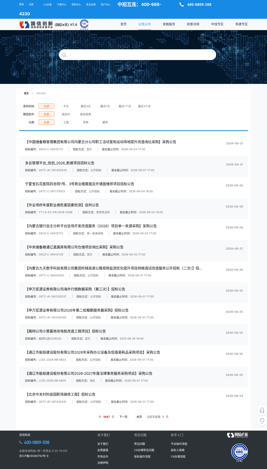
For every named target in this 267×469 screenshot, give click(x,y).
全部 (46, 106)
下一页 (123, 416)
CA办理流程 (178, 456)
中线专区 (217, 24)
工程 (66, 122)
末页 (139, 416)
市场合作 (102, 456)
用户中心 (105, 4)
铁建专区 (241, 24)
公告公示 (144, 24)
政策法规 (193, 24)
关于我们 (102, 443)
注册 (31, 4)
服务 (105, 122)
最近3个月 (144, 106)
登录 (21, 4)
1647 (106, 416)
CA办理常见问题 (144, 450)
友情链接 (102, 450)
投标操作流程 (142, 456)
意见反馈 (91, 4)
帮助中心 (76, 4)
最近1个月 (125, 106)
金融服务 (169, 24)
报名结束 (85, 114)
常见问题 (139, 443)
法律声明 (102, 462)
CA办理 (48, 4)
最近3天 (86, 106)
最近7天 (105, 106)
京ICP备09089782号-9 (33, 455)
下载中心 (61, 4)
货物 (85, 122)
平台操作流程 (179, 443)
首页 (123, 24)
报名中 (66, 114)
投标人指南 (178, 450)
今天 (66, 106)
